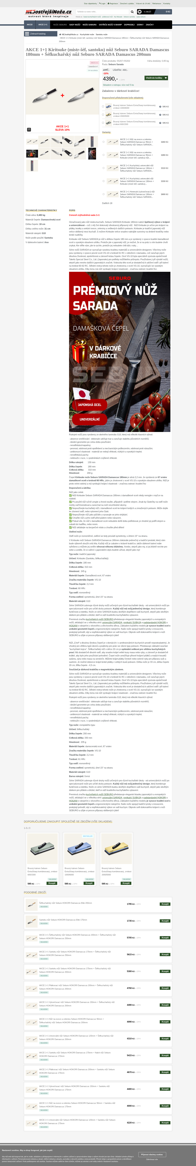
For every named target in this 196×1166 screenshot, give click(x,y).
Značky (150, 25)
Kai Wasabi (118, 17)
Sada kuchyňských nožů (92, 17)
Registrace (114, 4)
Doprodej (129, 25)
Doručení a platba (127, 4)
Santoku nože (101, 34)
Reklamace (156, 4)
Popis (72, 210)
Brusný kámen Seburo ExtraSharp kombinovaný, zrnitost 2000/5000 (116, 871)
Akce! (30, 24)
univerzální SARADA (112, 622)
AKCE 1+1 (42, 24)
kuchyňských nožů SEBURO (99, 619)
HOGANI (73, 626)
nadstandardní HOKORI (154, 622)
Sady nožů (74, 25)
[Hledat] (132, 11)
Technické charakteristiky (41, 210)
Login (103, 4)
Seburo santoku (129, 17)
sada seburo (140, 17)
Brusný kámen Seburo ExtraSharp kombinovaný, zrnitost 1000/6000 (79, 871)
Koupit (52, 883)
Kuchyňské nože (87, 34)
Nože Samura (90, 25)
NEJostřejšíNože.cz (70, 34)
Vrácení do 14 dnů (143, 4)
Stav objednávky (90, 4)
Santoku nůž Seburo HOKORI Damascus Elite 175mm (63, 920)
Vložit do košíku (154, 78)
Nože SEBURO (60, 25)
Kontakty (166, 4)
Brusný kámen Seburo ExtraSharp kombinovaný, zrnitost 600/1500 (42, 871)
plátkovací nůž (107, 17)
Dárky (140, 25)
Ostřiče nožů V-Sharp (110, 25)
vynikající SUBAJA (132, 622)
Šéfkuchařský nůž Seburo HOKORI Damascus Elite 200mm (65, 903)
